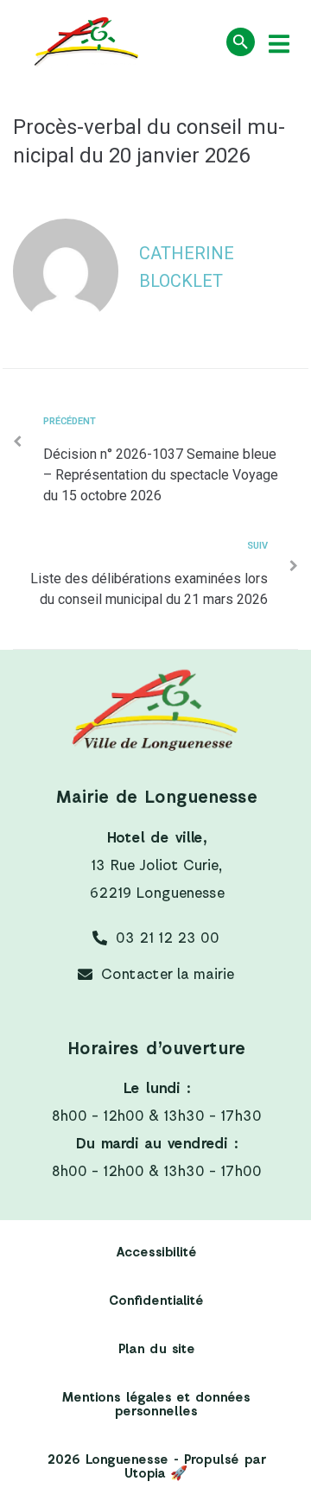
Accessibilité (156, 1252)
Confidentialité (156, 1301)
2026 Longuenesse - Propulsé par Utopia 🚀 (156, 1467)
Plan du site (155, 1349)
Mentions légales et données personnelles (155, 1405)
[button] (278, 44)
